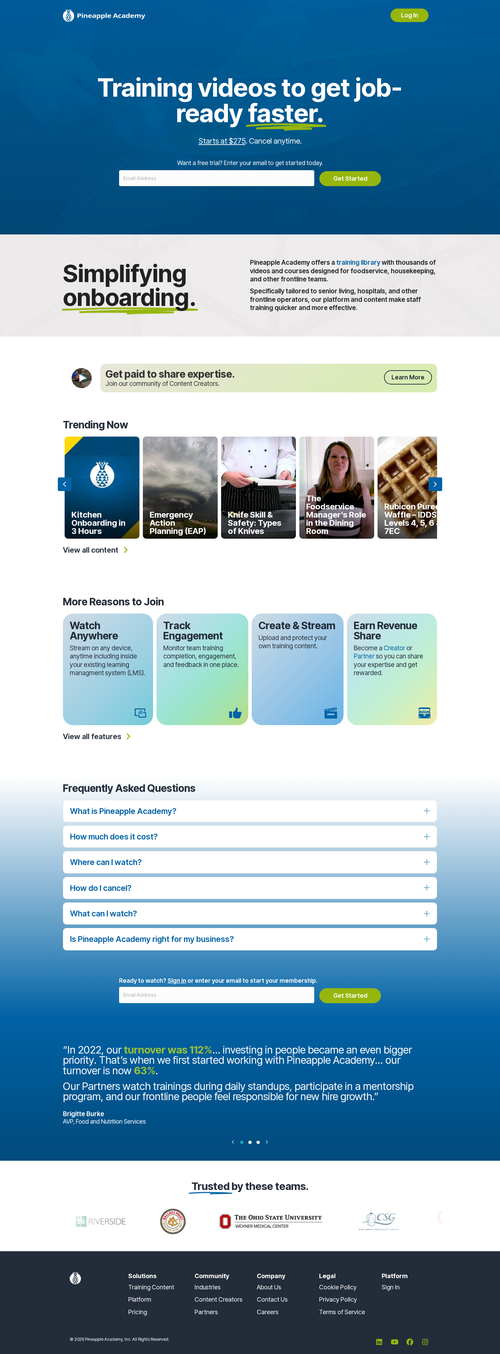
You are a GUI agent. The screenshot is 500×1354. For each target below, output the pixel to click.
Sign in (177, 980)
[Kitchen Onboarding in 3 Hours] (102, 488)
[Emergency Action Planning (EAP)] (180, 488)
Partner (364, 656)
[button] (408, 377)
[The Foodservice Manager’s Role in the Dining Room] (336, 488)
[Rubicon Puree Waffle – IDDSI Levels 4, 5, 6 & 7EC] (415, 488)
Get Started (350, 178)
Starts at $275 (222, 140)
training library (358, 262)
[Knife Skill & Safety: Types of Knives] (258, 488)
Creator (394, 648)
